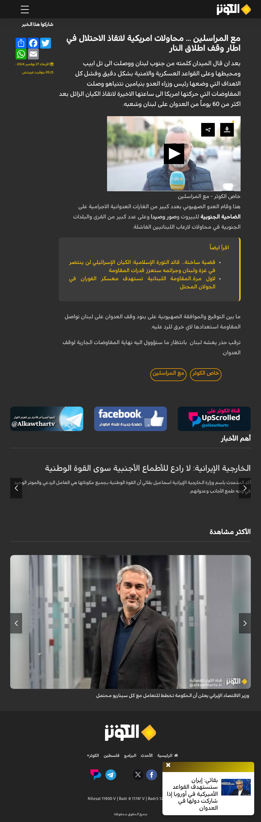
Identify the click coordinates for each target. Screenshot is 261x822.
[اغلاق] (168, 765)
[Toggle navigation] (24, 9)
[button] (174, 154)
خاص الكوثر (205, 373)
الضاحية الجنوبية (221, 216)
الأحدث (146, 755)
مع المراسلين (168, 373)
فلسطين (112, 755)
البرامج (129, 755)
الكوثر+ (93, 755)
